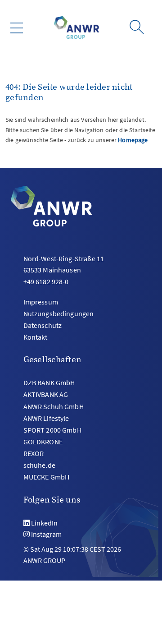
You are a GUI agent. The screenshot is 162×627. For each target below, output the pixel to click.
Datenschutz (42, 325)
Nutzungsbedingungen (58, 313)
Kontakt (35, 336)
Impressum (40, 301)
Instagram (46, 534)
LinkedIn (44, 522)
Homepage (133, 140)
